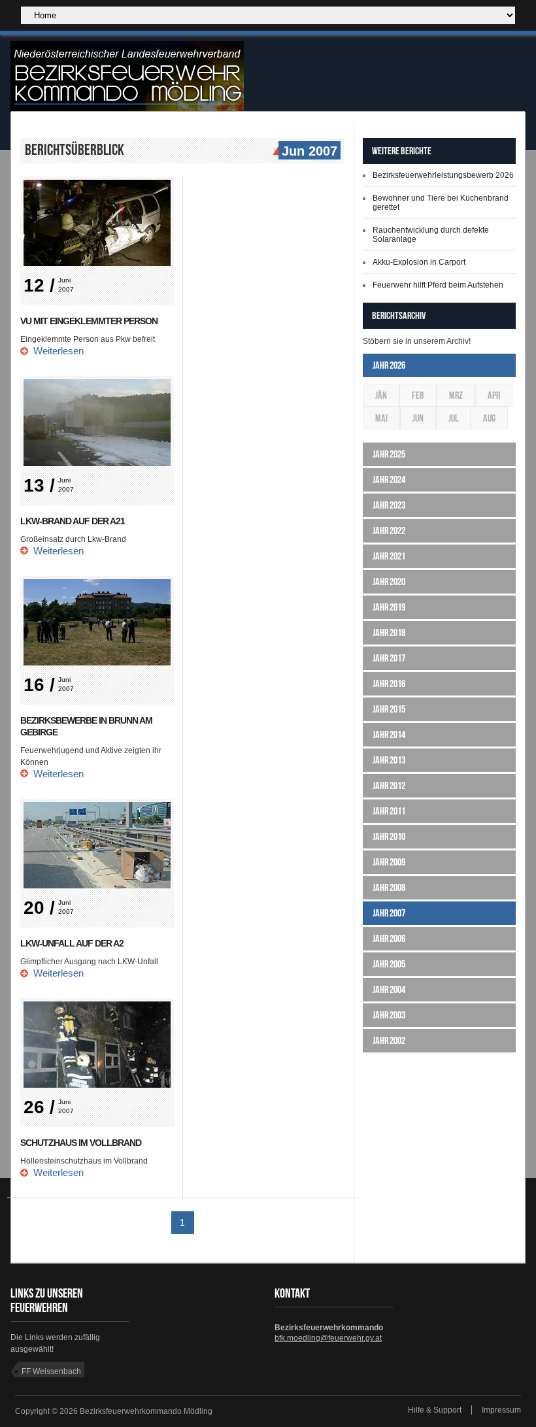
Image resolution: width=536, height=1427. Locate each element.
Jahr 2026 (389, 365)
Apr (494, 395)
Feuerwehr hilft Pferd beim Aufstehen (438, 285)
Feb (418, 395)
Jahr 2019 (389, 607)
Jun (418, 418)
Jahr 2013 (389, 759)
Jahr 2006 (389, 938)
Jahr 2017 (389, 657)
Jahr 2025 (389, 454)
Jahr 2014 (389, 734)
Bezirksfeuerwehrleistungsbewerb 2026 (443, 175)
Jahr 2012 (389, 785)
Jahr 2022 (389, 530)
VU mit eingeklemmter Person (89, 321)
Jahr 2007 (389, 912)
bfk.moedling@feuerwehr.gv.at (328, 1338)
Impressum (501, 1410)
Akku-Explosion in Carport (419, 262)
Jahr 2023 (389, 505)
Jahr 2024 (389, 479)
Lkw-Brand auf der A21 (72, 521)
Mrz (456, 395)
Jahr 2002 (389, 1040)
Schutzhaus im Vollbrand (80, 1142)
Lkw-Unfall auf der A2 (72, 943)
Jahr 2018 (389, 632)
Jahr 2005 (389, 963)
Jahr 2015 (389, 708)
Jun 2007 (309, 151)
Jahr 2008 (389, 887)
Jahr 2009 (389, 861)
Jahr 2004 (389, 989)
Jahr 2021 (389, 556)
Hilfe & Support (434, 1410)
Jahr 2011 (389, 810)
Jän (381, 395)
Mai (381, 418)
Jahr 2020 (389, 581)
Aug (489, 418)
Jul (453, 418)
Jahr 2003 (389, 1014)
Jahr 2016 (389, 683)
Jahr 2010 (389, 836)
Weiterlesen (58, 350)
